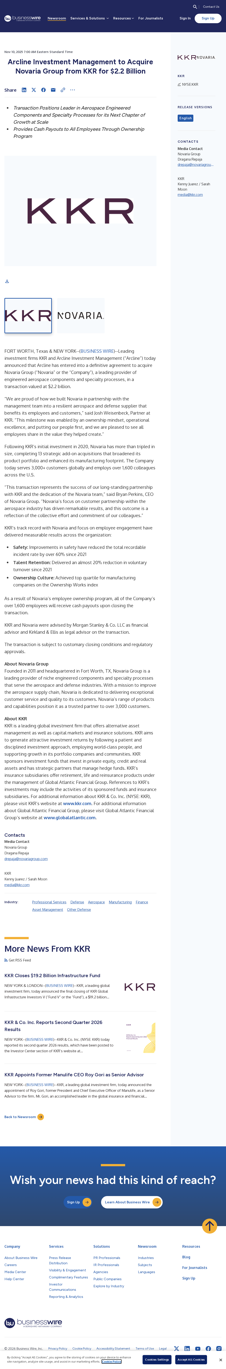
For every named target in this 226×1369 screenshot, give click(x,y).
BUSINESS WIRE (97, 351)
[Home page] (22, 18)
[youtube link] (197, 1349)
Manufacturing (120, 902)
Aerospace (96, 902)
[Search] (195, 7)
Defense (77, 902)
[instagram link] (219, 1348)
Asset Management (47, 909)
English (185, 118)
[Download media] (7, 281)
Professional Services (49, 902)
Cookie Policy (111, 1361)
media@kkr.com (17, 885)
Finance (142, 902)
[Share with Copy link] (62, 89)
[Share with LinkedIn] (24, 89)
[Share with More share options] (72, 89)
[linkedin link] (187, 1348)
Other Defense (79, 909)
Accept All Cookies (191, 1359)
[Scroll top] (209, 1226)
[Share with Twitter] (33, 89)
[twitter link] (176, 1348)
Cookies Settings (157, 1359)
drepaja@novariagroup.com (26, 859)
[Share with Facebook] (43, 89)
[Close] (220, 1360)
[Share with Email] (53, 89)
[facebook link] (208, 1348)
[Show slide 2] (81, 315)
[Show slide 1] (28, 315)
